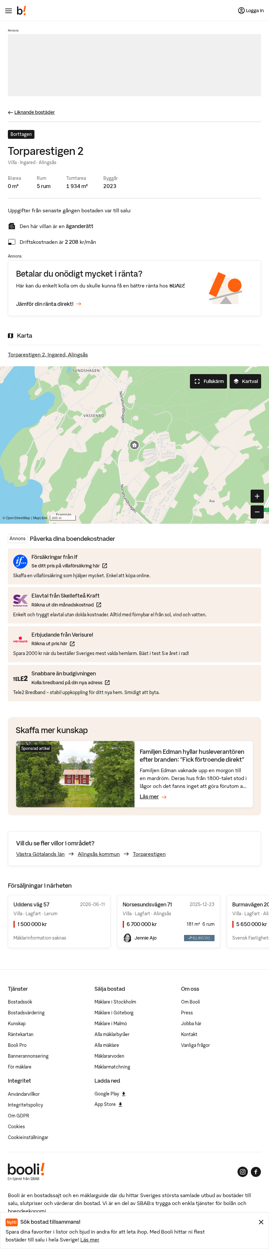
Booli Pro (17, 1045)
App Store (105, 1104)
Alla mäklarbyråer (112, 1034)
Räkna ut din (66, 605)
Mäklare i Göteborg (114, 1013)
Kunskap (17, 1024)
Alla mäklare (106, 1045)
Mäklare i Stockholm (115, 1002)
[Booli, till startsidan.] (21, 10)
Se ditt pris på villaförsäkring (69, 565)
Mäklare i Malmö (110, 1024)
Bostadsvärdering (26, 1013)
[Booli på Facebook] (256, 1172)
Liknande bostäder (34, 112)
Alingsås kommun (99, 854)
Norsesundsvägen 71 (147, 904)
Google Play (106, 1094)
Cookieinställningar (28, 1137)
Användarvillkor (24, 1094)
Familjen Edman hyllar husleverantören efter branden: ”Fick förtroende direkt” (192, 755)
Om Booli (190, 1002)
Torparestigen (149, 854)
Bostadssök (20, 1002)
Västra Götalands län (40, 854)
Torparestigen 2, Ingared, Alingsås (48, 354)
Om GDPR (18, 1116)
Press (187, 1013)
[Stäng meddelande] (261, 1222)
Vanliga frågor (195, 1045)
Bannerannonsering (28, 1056)
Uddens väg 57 (31, 904)
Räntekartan (20, 1034)
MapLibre (40, 518)
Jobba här (191, 1024)
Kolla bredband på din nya (70, 682)
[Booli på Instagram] (243, 1172)
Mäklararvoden (109, 1056)
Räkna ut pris (62, 643)
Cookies (16, 1127)
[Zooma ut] (257, 512)
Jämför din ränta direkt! (44, 304)
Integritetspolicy (25, 1105)
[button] (134, 445)
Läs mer (89, 1239)
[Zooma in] (257, 496)
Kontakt (189, 1034)
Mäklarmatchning (112, 1067)
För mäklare (19, 1067)
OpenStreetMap (18, 518)
